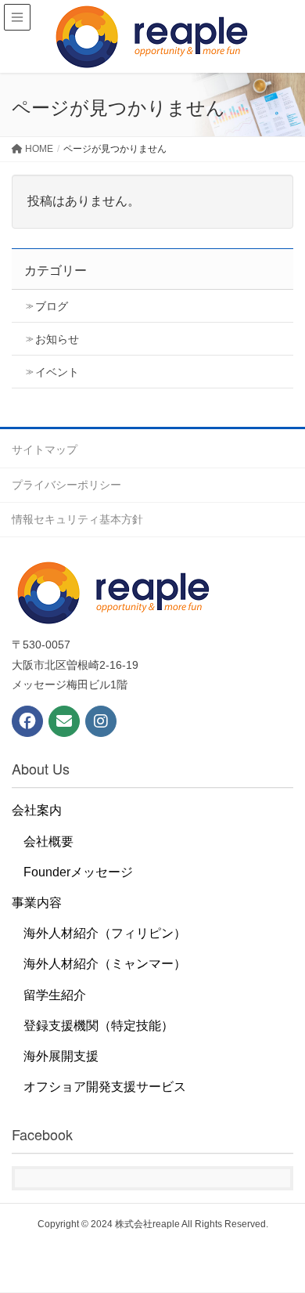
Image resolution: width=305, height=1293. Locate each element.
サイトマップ (44, 449)
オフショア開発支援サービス (104, 1086)
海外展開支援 (61, 1056)
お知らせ (57, 339)
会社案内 (37, 810)
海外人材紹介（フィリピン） (104, 933)
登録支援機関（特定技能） (98, 1025)
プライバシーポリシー (66, 485)
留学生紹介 (54, 995)
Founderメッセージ (78, 872)
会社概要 (48, 841)
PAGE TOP (280, 1240)
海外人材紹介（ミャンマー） (104, 963)
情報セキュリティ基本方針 (77, 519)
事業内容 (37, 902)
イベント (57, 372)
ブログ (51, 306)
